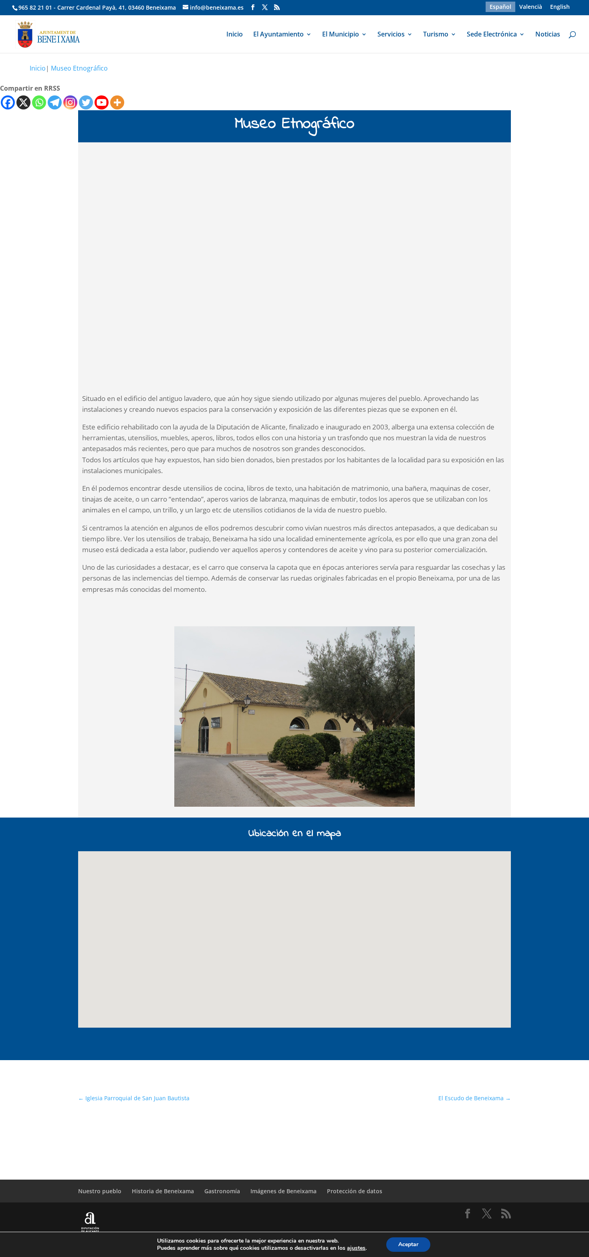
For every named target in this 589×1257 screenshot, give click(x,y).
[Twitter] (86, 102)
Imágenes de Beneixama (283, 1191)
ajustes (356, 1248)
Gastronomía (222, 1191)
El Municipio (340, 34)
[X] (23, 102)
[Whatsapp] (39, 102)
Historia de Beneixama (163, 1191)
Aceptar (408, 1244)
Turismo (435, 34)
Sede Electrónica (492, 34)
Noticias (547, 34)
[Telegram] (55, 102)
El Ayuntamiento (278, 34)
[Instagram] (70, 102)
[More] (117, 102)
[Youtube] (102, 102)
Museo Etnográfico (79, 68)
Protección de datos (354, 1191)
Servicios (391, 34)
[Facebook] (8, 102)
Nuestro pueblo (99, 1191)
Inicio (234, 34)
